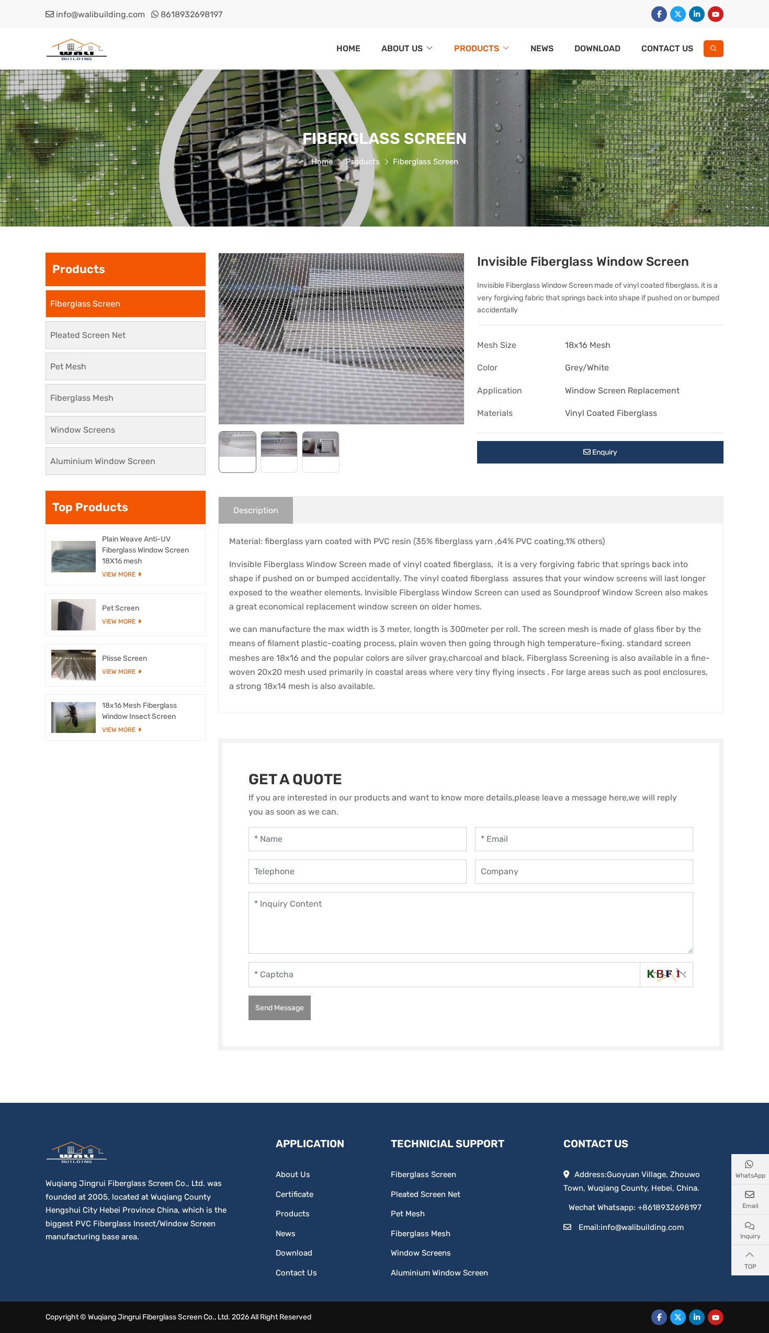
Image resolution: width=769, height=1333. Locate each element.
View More (118, 574)
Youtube (715, 14)
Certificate (294, 1194)
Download (597, 48)
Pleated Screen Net (88, 335)
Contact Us (667, 48)
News (541, 48)
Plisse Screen (124, 658)
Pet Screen (120, 608)
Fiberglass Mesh (82, 398)
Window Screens (82, 430)
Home (348, 48)
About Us (402, 48)
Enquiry (604, 452)
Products (476, 48)
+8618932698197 (670, 1207)
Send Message (279, 1007)
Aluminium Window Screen (102, 461)
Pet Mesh (68, 366)
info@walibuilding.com (100, 14)
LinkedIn (697, 14)
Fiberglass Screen (85, 304)
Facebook (659, 14)
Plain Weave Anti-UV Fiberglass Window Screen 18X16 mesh (145, 550)
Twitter (678, 14)
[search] (713, 48)
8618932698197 (191, 14)
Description (255, 510)
